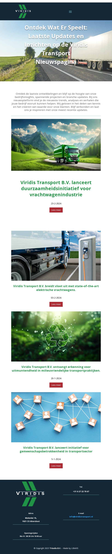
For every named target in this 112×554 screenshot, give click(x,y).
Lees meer (56, 210)
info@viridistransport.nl (81, 516)
